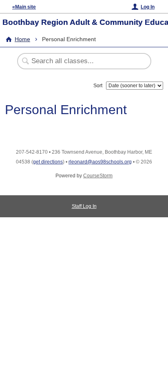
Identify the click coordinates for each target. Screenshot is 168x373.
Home (22, 39)
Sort (97, 85)
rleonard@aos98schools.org (100, 162)
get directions (48, 162)
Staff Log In (84, 206)
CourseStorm (98, 176)
